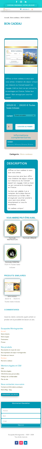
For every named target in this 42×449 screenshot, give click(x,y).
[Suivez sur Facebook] (16, 2)
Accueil (6, 17)
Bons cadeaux (14, 17)
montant (10, 116)
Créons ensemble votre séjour (21, 5)
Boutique (4, 358)
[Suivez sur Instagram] (21, 2)
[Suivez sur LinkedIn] (25, 2)
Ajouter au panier (25, 126)
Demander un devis (10, 394)
